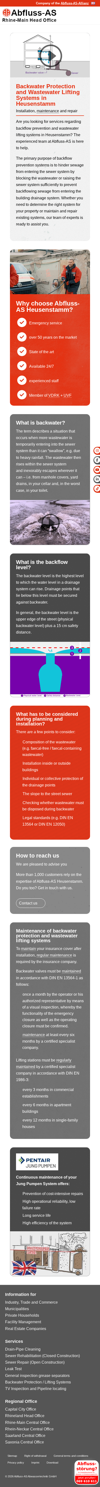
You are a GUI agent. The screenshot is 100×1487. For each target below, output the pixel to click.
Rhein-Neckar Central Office (29, 1429)
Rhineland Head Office (24, 1416)
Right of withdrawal (35, 1455)
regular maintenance (54, 955)
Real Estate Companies (25, 1329)
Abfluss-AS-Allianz (75, 3)
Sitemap (12, 1455)
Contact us (28, 903)
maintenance (48, 111)
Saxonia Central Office (24, 1442)
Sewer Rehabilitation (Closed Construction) (42, 1356)
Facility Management (23, 1322)
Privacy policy (16, 1462)
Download (52, 1462)
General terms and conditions (71, 1455)
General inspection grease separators (37, 1376)
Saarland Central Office (25, 1436)
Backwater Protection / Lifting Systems (38, 1382)
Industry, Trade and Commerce (31, 1302)
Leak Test (13, 1369)
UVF (68, 395)
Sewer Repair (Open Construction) (35, 1362)
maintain (28, 949)
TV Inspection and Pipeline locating (35, 1389)
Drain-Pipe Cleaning (23, 1349)
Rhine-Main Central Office (27, 1422)
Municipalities (17, 1309)
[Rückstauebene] (50, 696)
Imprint (35, 1462)
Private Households (22, 1315)
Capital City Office (20, 1409)
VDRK (53, 395)
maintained (71, 971)
